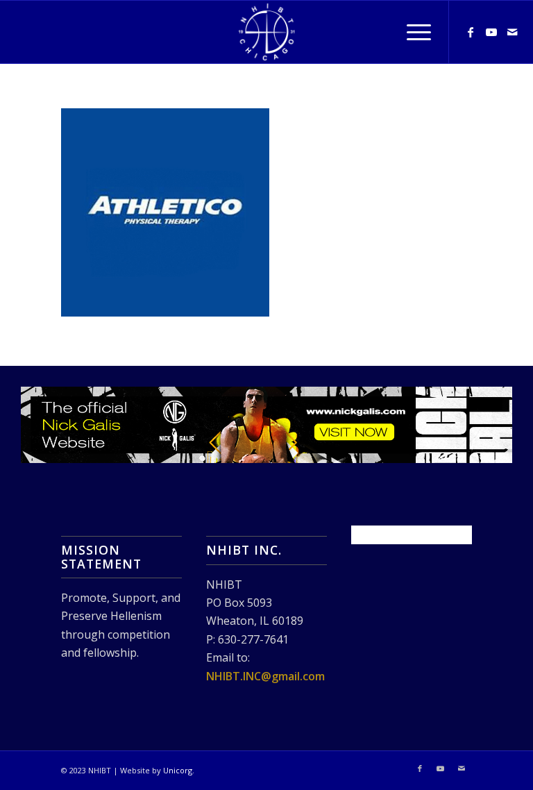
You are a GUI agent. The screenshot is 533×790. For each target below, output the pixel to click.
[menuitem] (412, 32)
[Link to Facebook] (470, 32)
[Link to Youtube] (491, 32)
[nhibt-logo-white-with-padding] (266, 32)
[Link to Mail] (512, 32)
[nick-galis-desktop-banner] (266, 425)
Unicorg (177, 770)
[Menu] (412, 32)
